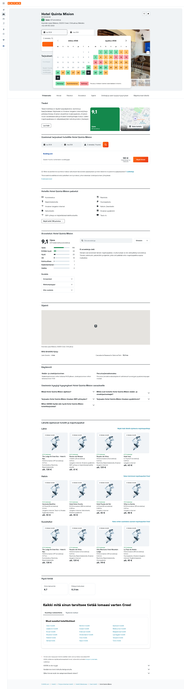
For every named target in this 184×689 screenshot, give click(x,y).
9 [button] (88, 57)
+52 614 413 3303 (47, 26)
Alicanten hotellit (51, 635)
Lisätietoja (130, 172)
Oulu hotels (83, 638)
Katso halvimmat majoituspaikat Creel (137, 476)
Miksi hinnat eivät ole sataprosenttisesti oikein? (61, 673)
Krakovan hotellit (84, 632)
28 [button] (78, 73)
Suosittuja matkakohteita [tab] (53, 613)
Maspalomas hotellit (119, 632)
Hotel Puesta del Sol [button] (104, 504)
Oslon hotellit (50, 626)
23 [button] (88, 67)
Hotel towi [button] (127, 456)
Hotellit (54, 684)
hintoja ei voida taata (91, 659)
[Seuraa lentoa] (3, 34)
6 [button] (73, 57)
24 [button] (58, 73)
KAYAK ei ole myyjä (51, 665)
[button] (3, 3)
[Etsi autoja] (3, 19)
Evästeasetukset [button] (46, 179)
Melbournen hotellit (119, 629)
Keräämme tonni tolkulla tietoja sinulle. (58, 669)
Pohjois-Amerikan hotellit (65, 684)
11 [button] (63, 62)
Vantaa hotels (50, 641)
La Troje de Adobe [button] (130, 549)
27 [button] (73, 73)
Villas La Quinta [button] (129, 504)
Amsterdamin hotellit (86, 635)
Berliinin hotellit (84, 626)
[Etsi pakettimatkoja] (3, 23)
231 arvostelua (55, 20)
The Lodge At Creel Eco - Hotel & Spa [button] (53, 457)
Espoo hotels (83, 641)
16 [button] (88, 62)
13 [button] (73, 62)
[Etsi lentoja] (3, 10)
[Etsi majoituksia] (3, 14)
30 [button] (88, 73)
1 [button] (83, 52)
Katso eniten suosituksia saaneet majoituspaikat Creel (131, 522)
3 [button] (57, 57)
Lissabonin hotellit (52, 629)
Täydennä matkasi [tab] (72, 613)
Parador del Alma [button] (103, 456)
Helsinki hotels (51, 638)
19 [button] (68, 67)
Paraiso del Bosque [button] (76, 456)
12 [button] (68, 62)
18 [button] (63, 67)
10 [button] (58, 62)
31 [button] (58, 78)
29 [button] (83, 73)
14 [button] (78, 62)
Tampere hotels (118, 638)
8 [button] (83, 57)
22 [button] (83, 67)
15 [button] (83, 62)
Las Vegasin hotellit (119, 635)
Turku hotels (117, 641)
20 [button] (73, 67)
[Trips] (3, 40)
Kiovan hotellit (50, 632)
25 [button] (63, 73)
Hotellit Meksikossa (81, 684)
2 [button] (88, 52)
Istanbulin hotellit (118, 626)
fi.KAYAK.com (45, 684)
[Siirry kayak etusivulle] (14, 3)
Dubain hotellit (84, 629)
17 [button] (58, 67)
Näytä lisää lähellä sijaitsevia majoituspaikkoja (133, 428)
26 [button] (68, 73)
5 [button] (68, 57)
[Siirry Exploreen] (3, 29)
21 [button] (78, 67)
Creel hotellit (93, 684)
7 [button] (78, 57)
